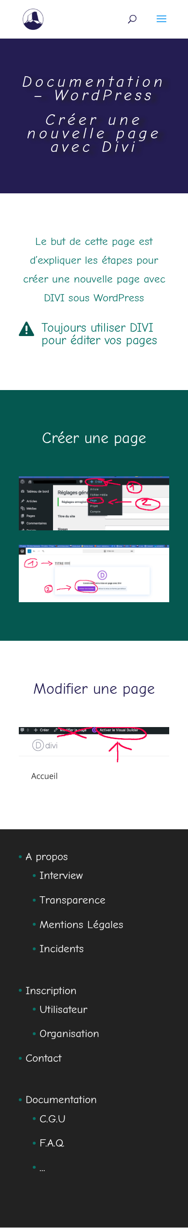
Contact (44, 1058)
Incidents (62, 948)
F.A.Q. (52, 1142)
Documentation (61, 1099)
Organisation (69, 1033)
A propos (47, 856)
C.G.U (53, 1118)
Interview (61, 875)
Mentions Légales (81, 924)
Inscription (51, 990)
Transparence (73, 899)
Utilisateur (63, 1009)
